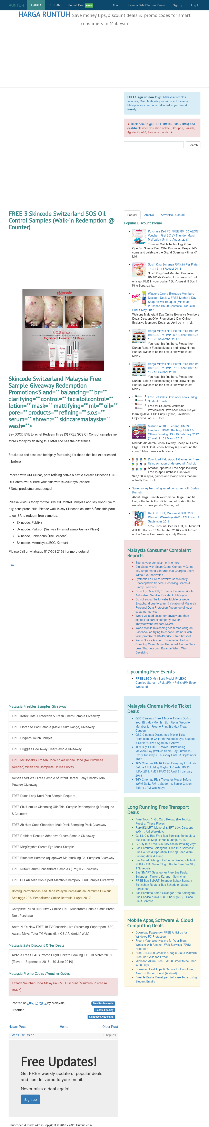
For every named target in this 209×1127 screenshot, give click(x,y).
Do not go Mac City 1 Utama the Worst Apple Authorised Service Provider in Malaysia (164, 593)
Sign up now (145, 97)
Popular (132, 215)
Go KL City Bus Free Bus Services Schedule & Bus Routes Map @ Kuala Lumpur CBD (165, 838)
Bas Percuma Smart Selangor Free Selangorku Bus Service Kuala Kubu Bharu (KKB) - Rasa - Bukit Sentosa (166, 897)
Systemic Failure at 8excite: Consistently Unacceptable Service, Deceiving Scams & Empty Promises (163, 583)
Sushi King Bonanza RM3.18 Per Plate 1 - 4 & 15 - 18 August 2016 (174, 266)
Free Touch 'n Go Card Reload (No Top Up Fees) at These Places (163, 821)
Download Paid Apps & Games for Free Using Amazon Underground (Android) (173, 461)
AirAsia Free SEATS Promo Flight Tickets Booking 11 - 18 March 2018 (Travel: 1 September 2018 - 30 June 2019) (62, 958)
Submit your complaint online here (158, 562)
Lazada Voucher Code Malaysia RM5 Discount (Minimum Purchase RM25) (59, 986)
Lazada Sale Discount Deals (146, 5)
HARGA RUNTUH (44, 14)
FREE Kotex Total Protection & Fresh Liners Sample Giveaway (56, 716)
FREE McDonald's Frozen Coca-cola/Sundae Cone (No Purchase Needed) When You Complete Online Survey (57, 763)
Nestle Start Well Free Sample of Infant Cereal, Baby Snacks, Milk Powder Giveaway (58, 781)
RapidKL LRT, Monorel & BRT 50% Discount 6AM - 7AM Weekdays (164, 829)
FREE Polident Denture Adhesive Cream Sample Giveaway (53, 836)
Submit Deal (80, 5)
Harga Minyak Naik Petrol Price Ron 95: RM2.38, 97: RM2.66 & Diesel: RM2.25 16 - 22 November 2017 (173, 335)
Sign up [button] (30, 1099)
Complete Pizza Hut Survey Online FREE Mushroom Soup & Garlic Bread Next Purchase (63, 912)
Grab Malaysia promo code (157, 101)
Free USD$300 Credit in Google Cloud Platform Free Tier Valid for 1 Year (166, 955)
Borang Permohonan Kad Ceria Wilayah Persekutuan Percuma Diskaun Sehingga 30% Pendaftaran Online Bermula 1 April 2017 (61, 894)
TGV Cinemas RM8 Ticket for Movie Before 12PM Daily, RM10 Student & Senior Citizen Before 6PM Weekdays (164, 783)
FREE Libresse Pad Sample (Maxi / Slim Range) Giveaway (53, 727)
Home (64, 1027)
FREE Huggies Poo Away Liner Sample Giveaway (47, 749)
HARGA (36, 5)
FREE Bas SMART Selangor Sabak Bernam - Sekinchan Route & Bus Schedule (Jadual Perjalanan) (165, 884)
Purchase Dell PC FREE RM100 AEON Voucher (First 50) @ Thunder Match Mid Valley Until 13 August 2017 (173, 235)
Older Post (110, 1027)
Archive (149, 215)
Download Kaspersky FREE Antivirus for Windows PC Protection (161, 934)
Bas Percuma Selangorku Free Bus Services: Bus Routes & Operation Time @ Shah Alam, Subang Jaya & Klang (165, 852)
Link (11, 565)
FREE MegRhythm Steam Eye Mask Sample (43, 847)
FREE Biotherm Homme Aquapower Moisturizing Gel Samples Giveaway (63, 858)
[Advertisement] (104, 57)
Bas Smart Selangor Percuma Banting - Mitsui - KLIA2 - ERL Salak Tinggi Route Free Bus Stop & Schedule (166, 864)
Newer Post (17, 1027)
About (116, 5)
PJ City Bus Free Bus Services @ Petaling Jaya (166, 844)
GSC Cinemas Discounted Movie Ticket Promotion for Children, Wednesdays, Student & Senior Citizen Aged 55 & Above (165, 738)
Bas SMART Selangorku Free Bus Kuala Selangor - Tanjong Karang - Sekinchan (162, 874)
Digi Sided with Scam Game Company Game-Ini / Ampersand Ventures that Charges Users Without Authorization (165, 571)
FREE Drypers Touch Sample (32, 738)
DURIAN (54, 5)
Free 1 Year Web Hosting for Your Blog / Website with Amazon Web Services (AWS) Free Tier (163, 944)
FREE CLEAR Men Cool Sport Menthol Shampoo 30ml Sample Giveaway (63, 880)
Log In (195, 5)
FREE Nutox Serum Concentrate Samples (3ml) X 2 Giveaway (55, 869)
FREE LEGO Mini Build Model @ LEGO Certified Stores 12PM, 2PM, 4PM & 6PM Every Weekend (166, 682)
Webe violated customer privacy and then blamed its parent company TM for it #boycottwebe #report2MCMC (162, 620)
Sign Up (178, 5)
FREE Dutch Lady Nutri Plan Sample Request (43, 796)
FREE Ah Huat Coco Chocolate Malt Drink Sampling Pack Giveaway (59, 825)
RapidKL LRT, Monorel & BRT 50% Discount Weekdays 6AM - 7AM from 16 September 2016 (174, 517)
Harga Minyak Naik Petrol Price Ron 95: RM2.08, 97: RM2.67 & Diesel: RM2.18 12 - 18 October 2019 (173, 368)
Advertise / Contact (173, 215)
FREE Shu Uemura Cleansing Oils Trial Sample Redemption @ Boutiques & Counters (63, 810)
